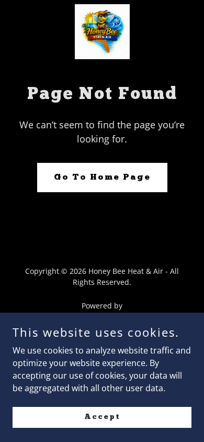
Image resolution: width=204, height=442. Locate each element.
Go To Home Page (102, 177)
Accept (102, 417)
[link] (102, 31)
